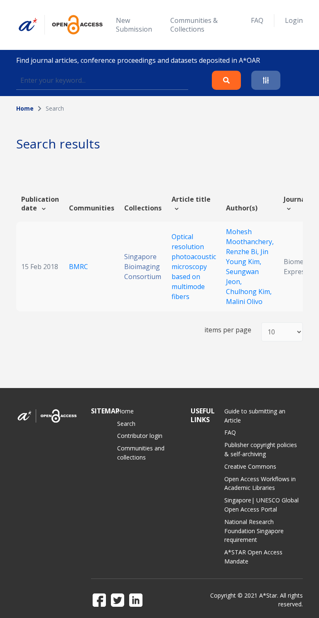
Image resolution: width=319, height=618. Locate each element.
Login (294, 20)
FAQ (257, 20)
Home (25, 108)
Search (126, 424)
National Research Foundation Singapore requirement (254, 531)
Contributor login (139, 436)
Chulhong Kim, (249, 291)
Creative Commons (250, 466)
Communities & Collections (194, 25)
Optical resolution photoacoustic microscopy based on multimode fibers (194, 266)
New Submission (134, 25)
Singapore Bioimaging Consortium (142, 266)
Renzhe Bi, (243, 251)
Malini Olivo (244, 301)
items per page (227, 330)
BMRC (78, 266)
